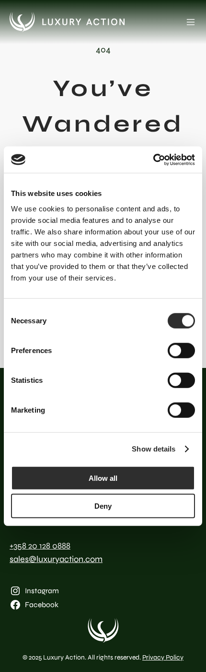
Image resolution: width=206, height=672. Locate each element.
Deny (103, 506)
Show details (153, 449)
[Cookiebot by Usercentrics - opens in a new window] (153, 159)
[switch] (181, 350)
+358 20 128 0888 (40, 545)
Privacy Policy (162, 657)
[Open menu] (190, 22)
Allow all (103, 478)
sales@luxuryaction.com (56, 559)
